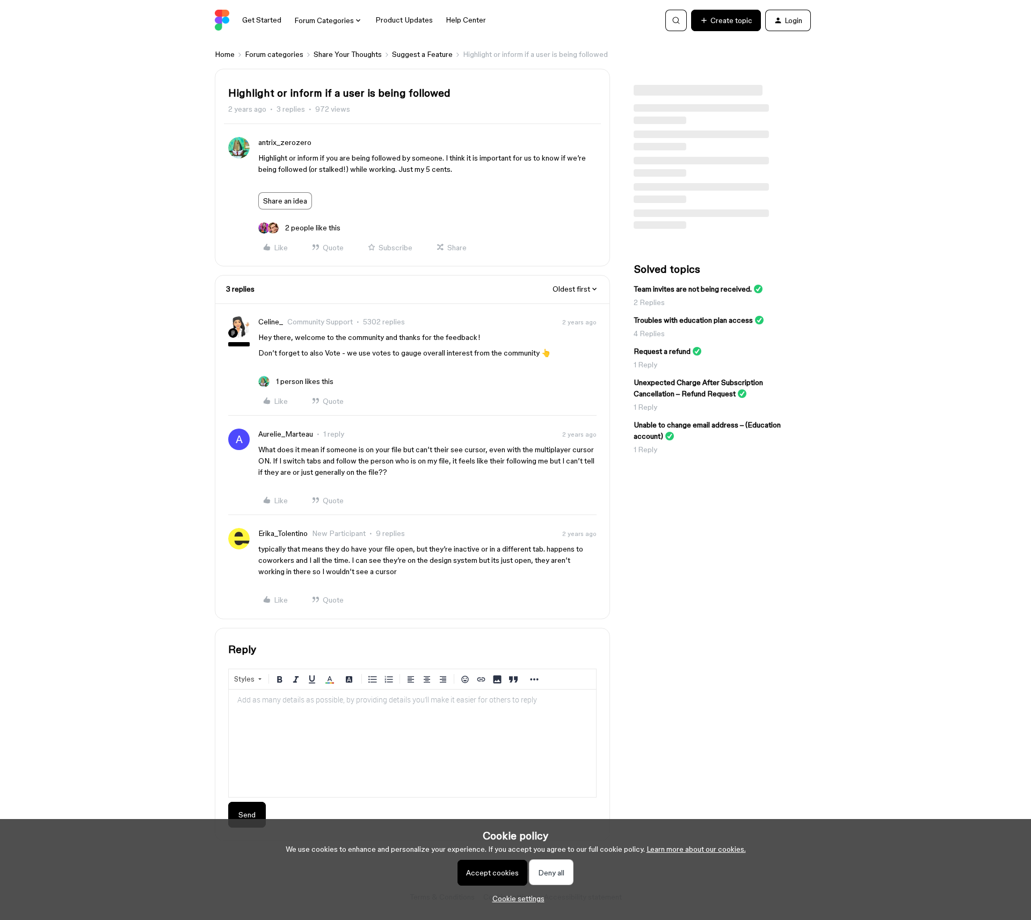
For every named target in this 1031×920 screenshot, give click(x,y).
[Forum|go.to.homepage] (222, 20)
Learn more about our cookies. (696, 849)
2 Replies (649, 302)
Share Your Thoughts (348, 54)
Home (225, 54)
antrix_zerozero (284, 142)
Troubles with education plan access (693, 320)
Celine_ (270, 321)
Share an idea (285, 201)
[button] (726, 20)
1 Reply (645, 364)
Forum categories (274, 54)
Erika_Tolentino (283, 533)
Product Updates (404, 20)
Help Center (466, 20)
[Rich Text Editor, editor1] (412, 743)
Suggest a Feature (422, 54)
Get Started (261, 20)
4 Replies (649, 333)
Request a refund (662, 351)
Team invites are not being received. (693, 289)
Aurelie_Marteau (285, 434)
